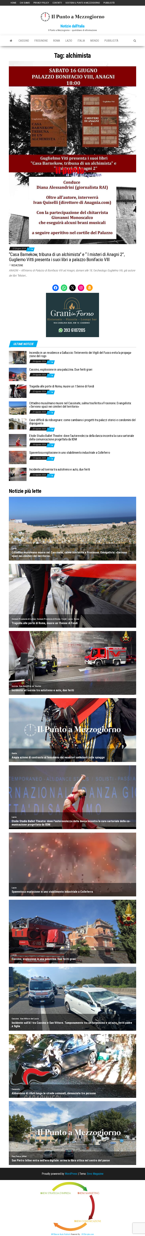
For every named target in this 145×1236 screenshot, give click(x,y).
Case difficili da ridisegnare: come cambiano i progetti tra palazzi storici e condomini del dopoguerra (82, 421)
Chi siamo (25, 2)
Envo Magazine (95, 1173)
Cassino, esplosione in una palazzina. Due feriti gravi (60, 369)
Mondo (94, 40)
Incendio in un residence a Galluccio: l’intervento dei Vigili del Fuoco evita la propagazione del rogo (80, 354)
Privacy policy (41, 2)
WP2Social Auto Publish (60, 1234)
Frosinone (41, 40)
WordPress (71, 1173)
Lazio (68, 40)
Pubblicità (108, 2)
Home (13, 2)
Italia (81, 40)
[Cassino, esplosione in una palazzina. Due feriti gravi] (18, 374)
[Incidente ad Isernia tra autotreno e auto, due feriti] (18, 474)
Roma (56, 40)
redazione (17, 265)
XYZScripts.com (88, 1234)
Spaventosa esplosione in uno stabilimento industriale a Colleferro (69, 452)
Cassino (24, 40)
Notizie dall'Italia (72, 26)
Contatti (57, 2)
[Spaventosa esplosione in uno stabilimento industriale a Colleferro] (18, 457)
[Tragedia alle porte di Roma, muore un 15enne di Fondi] (18, 391)
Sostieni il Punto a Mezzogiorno (82, 2)
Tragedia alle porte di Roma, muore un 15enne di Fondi (61, 386)
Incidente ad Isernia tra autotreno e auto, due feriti (59, 469)
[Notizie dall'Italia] (11, 40)
